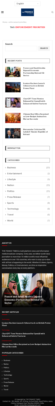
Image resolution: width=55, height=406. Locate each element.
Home (5, 22)
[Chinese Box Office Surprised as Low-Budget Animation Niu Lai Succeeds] (13, 118)
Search (9, 44)
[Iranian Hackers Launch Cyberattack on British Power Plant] (13, 87)
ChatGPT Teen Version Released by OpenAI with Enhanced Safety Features (35, 101)
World (28, 220)
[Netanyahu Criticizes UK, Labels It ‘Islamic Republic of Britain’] (13, 133)
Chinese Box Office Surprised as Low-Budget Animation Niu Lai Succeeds (36, 116)
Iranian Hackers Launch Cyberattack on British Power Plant (34, 85)
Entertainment (28, 173)
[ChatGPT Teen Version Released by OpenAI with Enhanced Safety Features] (13, 103)
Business (28, 167)
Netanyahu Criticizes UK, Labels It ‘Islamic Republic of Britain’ (35, 131)
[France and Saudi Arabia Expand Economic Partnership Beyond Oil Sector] (13, 72)
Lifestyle (28, 179)
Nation (28, 185)
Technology (28, 209)
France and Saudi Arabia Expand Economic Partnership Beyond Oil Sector (34, 72)
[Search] (52, 12)
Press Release (28, 197)
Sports (28, 203)
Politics (28, 191)
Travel (28, 214)
